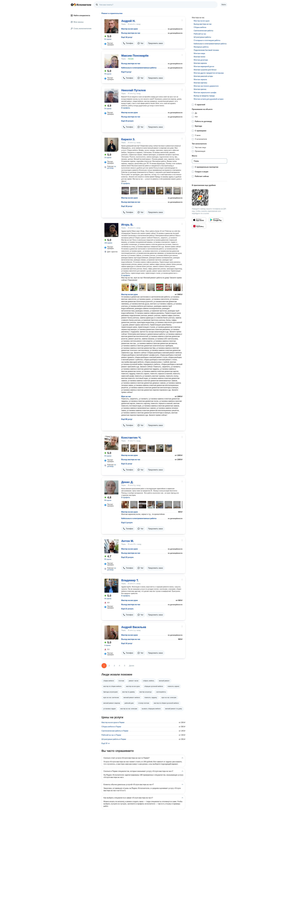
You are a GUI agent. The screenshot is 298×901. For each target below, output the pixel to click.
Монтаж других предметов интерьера (209, 73)
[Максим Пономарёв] (111, 61)
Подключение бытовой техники (206, 50)
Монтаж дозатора (201, 60)
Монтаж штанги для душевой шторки (208, 99)
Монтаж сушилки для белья (205, 70)
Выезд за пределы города (204, 96)
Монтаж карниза (200, 63)
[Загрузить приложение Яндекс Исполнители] (209, 197)
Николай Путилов (133, 90)
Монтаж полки (199, 57)
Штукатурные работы (202, 37)
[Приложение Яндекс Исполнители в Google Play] (216, 219)
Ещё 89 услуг (126, 419)
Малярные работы (201, 47)
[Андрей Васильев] (111, 632)
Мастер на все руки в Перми (113, 722)
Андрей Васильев (133, 627)
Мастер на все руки (129, 29)
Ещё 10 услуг (126, 643)
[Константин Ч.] (111, 443)
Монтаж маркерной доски (204, 66)
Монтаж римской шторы (203, 76)
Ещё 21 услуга (127, 609)
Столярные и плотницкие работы (207, 40)
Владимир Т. (130, 580)
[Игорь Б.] (111, 230)
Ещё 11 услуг (126, 464)
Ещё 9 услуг (126, 72)
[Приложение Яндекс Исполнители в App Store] (199, 219)
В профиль (125, 108)
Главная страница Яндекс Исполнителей (81, 4)
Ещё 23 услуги (127, 121)
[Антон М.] (111, 546)
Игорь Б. (127, 224)
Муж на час (126, 396)
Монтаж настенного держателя (206, 86)
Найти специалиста (82, 15)
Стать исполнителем (82, 28)
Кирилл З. (128, 139)
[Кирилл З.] (111, 145)
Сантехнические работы (203, 31)
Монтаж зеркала (200, 79)
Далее (131, 666)
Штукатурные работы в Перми (114, 739)
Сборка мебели (200, 27)
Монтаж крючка (200, 89)
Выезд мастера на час (130, 33)
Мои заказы (79, 22)
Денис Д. (127, 482)
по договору (111, 167)
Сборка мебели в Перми (111, 727)
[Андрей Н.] (111, 26)
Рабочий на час (200, 34)
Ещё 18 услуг (126, 37)
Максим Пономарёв (135, 55)
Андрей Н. (128, 20)
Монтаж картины (200, 83)
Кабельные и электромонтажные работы (139, 68)
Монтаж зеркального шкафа (205, 92)
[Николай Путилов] (111, 96)
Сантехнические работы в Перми (115, 731)
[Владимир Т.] (111, 586)
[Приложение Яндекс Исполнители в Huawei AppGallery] (199, 226)
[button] (128, 43)
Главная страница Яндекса (72, 4)
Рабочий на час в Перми (111, 735)
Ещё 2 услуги (126, 523)
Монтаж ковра (199, 53)
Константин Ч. (131, 437)
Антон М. (127, 541)
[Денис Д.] (111, 487)
